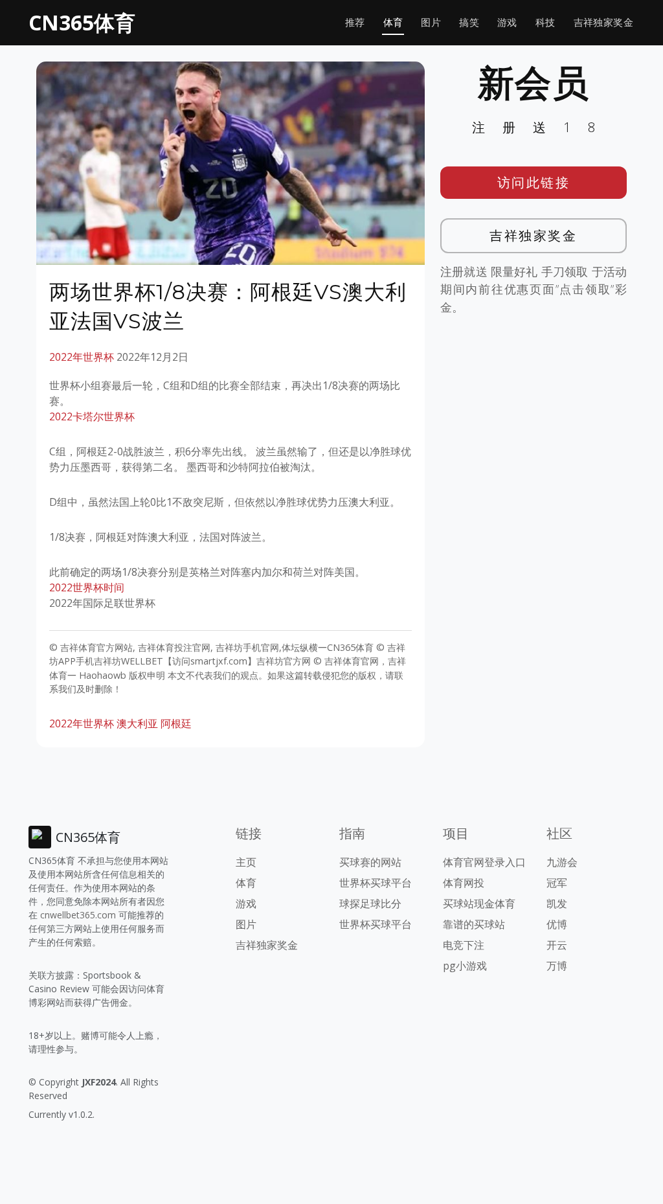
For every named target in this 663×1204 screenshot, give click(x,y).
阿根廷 (176, 723)
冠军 (556, 883)
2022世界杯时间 (86, 587)
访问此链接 (533, 182)
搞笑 (469, 22)
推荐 (355, 22)
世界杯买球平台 (375, 883)
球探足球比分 (370, 903)
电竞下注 (463, 945)
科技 (545, 22)
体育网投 (463, 883)
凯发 (556, 903)
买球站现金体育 (479, 903)
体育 (393, 22)
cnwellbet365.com (78, 915)
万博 (556, 966)
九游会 (562, 862)
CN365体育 (81, 22)
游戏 (507, 22)
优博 (556, 924)
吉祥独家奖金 (603, 22)
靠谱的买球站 (474, 924)
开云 (556, 945)
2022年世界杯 (81, 357)
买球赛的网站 (370, 862)
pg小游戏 (465, 966)
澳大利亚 (137, 723)
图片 (431, 22)
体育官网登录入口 (484, 862)
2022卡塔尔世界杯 (92, 416)
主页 (246, 862)
